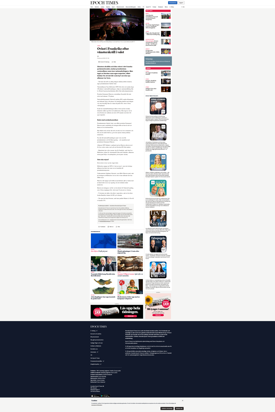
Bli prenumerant (95, 337)
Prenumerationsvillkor (96, 361)
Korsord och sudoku (96, 334)
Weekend (160, 7)
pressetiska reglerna (105, 221)
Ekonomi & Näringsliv (131, 7)
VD (91, 355)
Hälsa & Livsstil (120, 7)
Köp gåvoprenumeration (97, 340)
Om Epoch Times (95, 358)
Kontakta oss (94, 349)
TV (143, 7)
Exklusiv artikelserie (96, 346)
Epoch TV (148, 7)
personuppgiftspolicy (96, 405)
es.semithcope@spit (151, 63)
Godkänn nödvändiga (167, 408)
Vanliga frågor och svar (97, 343)
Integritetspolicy (95, 364)
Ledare (102, 7)
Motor (166, 7)
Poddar (154, 7)
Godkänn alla (179, 408)
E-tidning (93, 330)
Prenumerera (172, 2)
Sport (113, 7)
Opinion (108, 7)
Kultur (139, 7)
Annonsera (93, 352)
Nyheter (97, 7)
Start (92, 7)
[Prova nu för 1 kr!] (117, 312)
